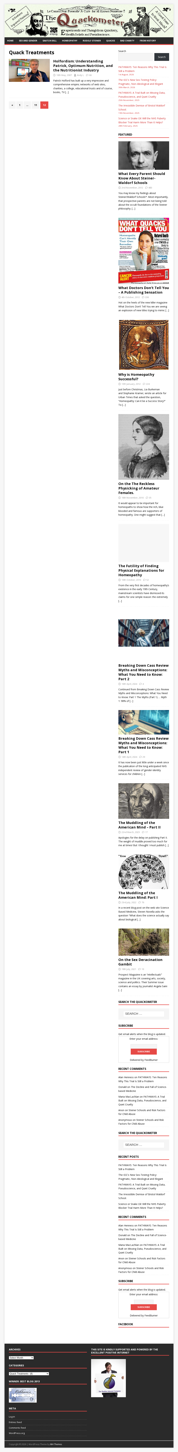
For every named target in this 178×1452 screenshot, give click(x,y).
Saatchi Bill (50, 40)
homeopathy (69, 40)
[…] (67, 92)
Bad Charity (127, 40)
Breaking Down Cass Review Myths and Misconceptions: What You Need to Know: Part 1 (143, 745)
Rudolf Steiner (92, 40)
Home (10, 40)
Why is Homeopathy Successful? (136, 376)
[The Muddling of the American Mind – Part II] (143, 816)
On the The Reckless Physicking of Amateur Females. (138, 488)
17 (146, 832)
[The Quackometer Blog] (89, 35)
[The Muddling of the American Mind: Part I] (143, 886)
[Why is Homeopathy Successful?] (143, 368)
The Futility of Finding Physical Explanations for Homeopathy (141, 570)
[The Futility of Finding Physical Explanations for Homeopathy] (143, 560)
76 (143, 902)
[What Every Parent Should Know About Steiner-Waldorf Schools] (143, 167)
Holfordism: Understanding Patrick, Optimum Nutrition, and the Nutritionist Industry (83, 65)
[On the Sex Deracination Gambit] (143, 953)
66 (90, 75)
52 (147, 579)
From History (148, 40)
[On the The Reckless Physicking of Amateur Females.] (143, 477)
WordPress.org (17, 1433)
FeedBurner (151, 1060)
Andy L (80, 75)
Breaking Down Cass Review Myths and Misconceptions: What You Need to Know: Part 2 (143, 672)
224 (148, 383)
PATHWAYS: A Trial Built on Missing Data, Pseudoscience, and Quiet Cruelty (142, 1100)
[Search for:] (144, 1014)
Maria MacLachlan (128, 1096)
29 (144, 756)
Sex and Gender (28, 40)
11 (35, 105)
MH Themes (56, 1444)
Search (122, 51)
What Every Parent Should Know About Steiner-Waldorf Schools (141, 178)
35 (150, 497)
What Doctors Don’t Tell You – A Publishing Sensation (143, 290)
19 (142, 969)
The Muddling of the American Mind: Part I (138, 895)
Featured (125, 134)
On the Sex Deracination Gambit (140, 961)
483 (150, 187)
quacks (110, 40)
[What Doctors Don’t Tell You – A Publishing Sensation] (143, 281)
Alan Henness (126, 1077)
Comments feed (17, 1427)
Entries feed (15, 1422)
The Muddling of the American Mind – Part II (139, 825)
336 (147, 297)
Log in (12, 1416)
